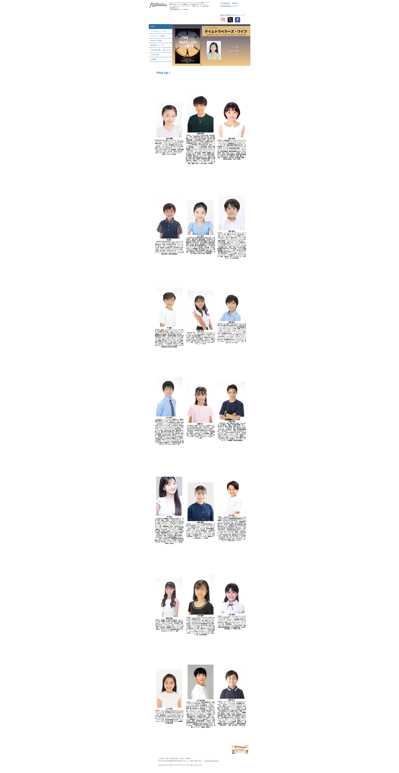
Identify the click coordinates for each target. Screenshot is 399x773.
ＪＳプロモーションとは (158, 31)
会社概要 (153, 59)
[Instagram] (223, 19)
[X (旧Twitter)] (230, 19)
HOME (152, 26)
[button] (211, 45)
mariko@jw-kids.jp (211, 761)
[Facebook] (237, 19)
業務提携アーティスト (157, 45)
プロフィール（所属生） (158, 36)
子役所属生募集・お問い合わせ (160, 50)
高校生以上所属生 (156, 40)
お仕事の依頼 (154, 54)
